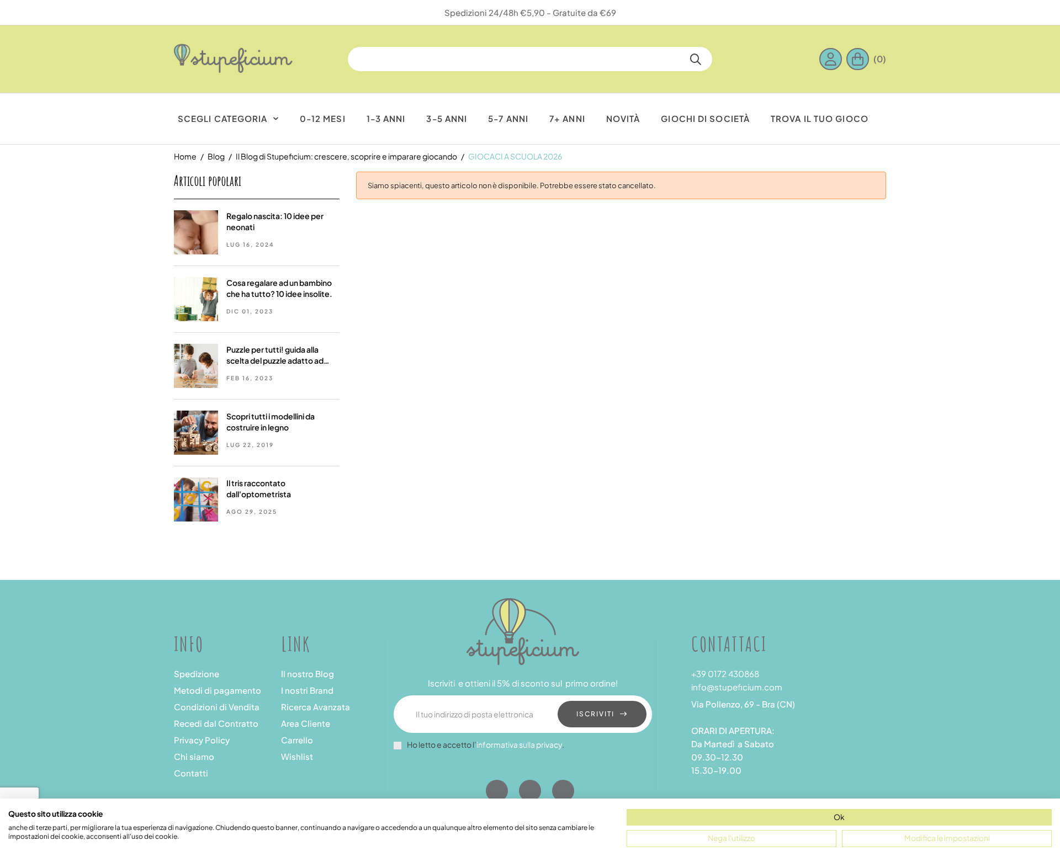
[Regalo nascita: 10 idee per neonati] (196, 231)
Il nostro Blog (307, 673)
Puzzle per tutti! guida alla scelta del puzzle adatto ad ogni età (275, 355)
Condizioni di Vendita (216, 706)
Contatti (191, 773)
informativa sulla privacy (519, 744)
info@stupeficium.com (736, 687)
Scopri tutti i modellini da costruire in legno (270, 421)
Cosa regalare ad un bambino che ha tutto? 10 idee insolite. (279, 288)
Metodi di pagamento (217, 690)
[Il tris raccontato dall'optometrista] (196, 498)
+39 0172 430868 (725, 673)
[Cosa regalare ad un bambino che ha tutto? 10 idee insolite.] (196, 298)
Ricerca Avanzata (315, 706)
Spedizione (196, 673)
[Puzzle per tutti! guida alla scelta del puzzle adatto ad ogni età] (196, 365)
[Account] (832, 59)
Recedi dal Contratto (216, 723)
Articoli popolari (207, 180)
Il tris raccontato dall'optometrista (258, 488)
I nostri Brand (307, 690)
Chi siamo (194, 756)
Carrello (297, 740)
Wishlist (297, 756)
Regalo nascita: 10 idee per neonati (275, 221)
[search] (695, 59)
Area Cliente (305, 723)
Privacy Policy (202, 740)
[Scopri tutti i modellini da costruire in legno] (196, 432)
